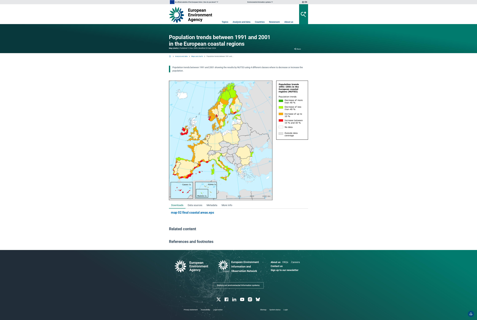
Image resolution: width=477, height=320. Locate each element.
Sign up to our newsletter (284, 270)
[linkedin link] (234, 299)
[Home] (170, 56)
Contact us (277, 266)
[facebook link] (227, 299)
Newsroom (274, 22)
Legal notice (217, 310)
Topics (225, 22)
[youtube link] (242, 299)
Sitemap (263, 310)
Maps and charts (197, 56)
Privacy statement (191, 310)
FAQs (285, 262)
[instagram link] (250, 299)
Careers (295, 262)
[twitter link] (219, 299)
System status (274, 310)
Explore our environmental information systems (238, 285)
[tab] (177, 205)
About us (288, 22)
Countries (260, 22)
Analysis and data (241, 22)
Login (285, 310)
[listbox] (194, 2)
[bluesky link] (258, 299)
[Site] (191, 15)
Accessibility (205, 310)
